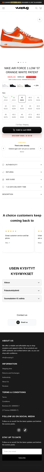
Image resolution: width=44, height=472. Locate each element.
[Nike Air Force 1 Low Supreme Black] (28, 85)
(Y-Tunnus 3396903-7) (10, 410)
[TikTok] (25, 430)
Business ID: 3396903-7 (10, 406)
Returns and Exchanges (10, 373)
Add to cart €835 (23, 130)
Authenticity (6, 377)
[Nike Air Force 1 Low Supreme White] (20, 85)
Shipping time (7, 368)
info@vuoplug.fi (7, 357)
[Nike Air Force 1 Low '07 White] (5, 85)
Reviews (5, 386)
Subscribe (22, 458)
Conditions (6, 401)
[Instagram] (19, 430)
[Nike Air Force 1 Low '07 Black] (13, 85)
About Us (5, 382)
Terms (4, 397)
